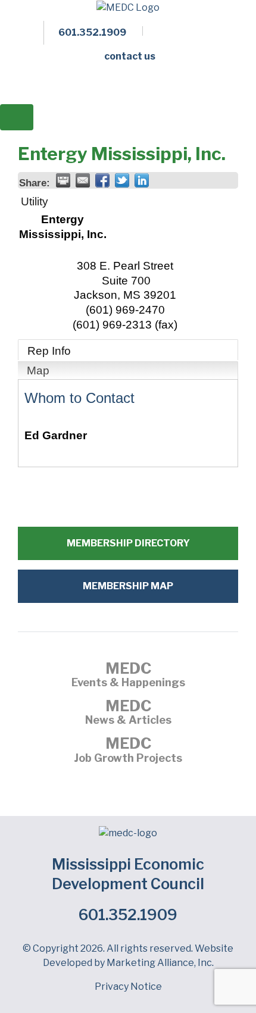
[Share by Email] (83, 180)
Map (38, 370)
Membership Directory (128, 543)
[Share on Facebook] (102, 180)
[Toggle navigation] (16, 117)
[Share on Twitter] (122, 180)
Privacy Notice (128, 986)
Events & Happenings (128, 676)
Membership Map (128, 586)
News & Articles (128, 713)
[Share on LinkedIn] (142, 180)
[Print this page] (63, 180)
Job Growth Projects (128, 751)
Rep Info (49, 351)
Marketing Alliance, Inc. (160, 962)
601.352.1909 (128, 915)
